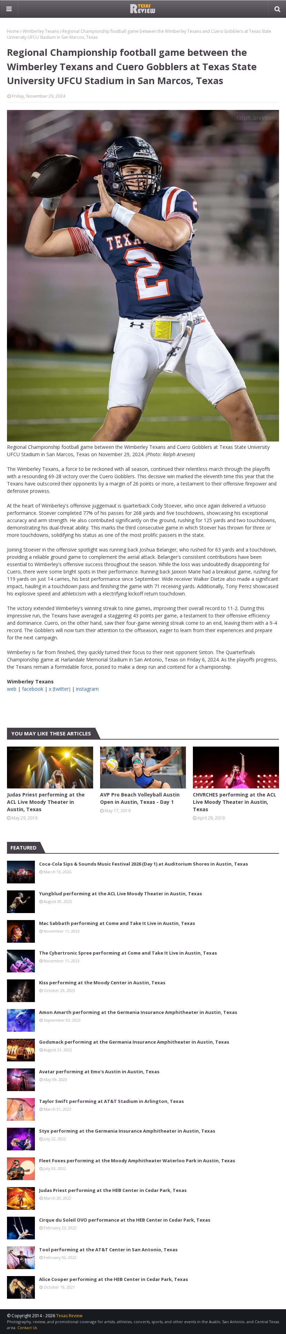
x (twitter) (59, 688)
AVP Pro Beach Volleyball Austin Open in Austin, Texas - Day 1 (140, 798)
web (11, 688)
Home (13, 31)
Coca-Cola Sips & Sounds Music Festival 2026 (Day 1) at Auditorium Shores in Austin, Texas (143, 864)
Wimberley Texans (41, 31)
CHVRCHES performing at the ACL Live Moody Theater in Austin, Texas (234, 802)
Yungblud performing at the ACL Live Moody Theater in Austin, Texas (120, 893)
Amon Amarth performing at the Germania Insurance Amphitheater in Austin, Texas (138, 1012)
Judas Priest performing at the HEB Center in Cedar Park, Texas (113, 1190)
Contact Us (27, 1327)
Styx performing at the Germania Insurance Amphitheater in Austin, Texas (127, 1131)
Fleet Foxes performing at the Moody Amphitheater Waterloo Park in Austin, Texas (137, 1160)
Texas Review (69, 1316)
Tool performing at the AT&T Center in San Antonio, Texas (108, 1249)
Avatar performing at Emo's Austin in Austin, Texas (99, 1071)
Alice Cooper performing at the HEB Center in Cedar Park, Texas (113, 1279)
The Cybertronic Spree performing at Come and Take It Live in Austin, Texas (128, 953)
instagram (87, 688)
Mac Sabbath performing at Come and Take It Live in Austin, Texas (117, 923)
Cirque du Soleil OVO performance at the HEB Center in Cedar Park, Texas (124, 1220)
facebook (32, 688)
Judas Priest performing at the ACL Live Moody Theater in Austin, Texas (46, 802)
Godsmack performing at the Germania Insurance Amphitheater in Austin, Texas (134, 1042)
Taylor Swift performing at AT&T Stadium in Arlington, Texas (111, 1101)
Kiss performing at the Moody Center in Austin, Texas (102, 982)
